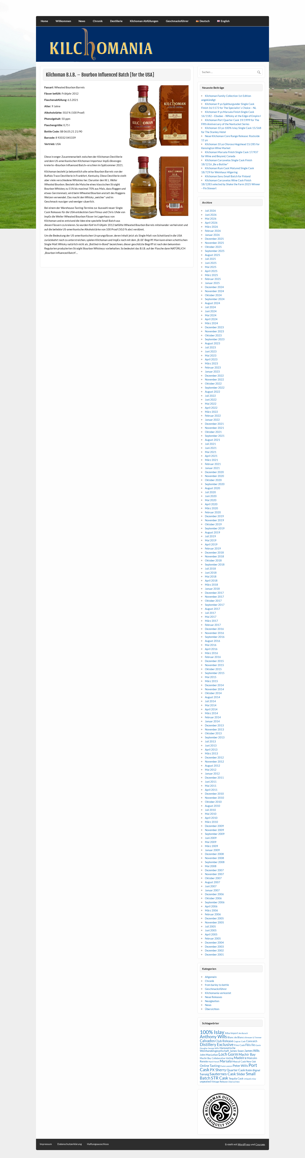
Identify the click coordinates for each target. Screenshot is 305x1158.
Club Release (224, 1041)
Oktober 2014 (213, 693)
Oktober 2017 (213, 600)
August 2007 (212, 882)
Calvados (207, 1040)
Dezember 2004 (214, 942)
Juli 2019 (210, 536)
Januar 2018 (212, 588)
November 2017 (214, 596)
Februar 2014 (213, 717)
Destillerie (116, 21)
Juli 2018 (210, 568)
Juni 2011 (211, 781)
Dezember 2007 (214, 870)
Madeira (240, 1058)
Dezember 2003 (214, 946)
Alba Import (231, 1033)
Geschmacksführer (177, 21)
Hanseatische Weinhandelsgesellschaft (217, 1049)
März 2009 (211, 846)
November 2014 (214, 689)
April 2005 (211, 934)
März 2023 (211, 363)
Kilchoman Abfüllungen (144, 21)
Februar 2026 (213, 230)
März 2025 (211, 275)
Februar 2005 (213, 938)
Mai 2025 (210, 266)
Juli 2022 (210, 395)
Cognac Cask (240, 1041)
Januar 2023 (212, 371)
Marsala (226, 1061)
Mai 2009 (210, 841)
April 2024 (211, 319)
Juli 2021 (210, 443)
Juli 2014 (210, 701)
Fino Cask (239, 1045)
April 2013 (211, 749)
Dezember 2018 (214, 552)
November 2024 (214, 291)
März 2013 (211, 753)
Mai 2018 (210, 576)
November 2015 (214, 665)
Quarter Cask (236, 1070)
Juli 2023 (210, 347)
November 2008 (214, 858)
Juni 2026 (211, 214)
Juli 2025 (210, 258)
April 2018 (211, 580)
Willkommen (63, 21)
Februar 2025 (213, 278)
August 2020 (212, 488)
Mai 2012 (210, 769)
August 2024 (212, 303)
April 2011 (211, 789)
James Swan (237, 1050)
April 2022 (211, 407)
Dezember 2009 (214, 825)
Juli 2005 (210, 926)
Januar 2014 (212, 721)
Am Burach (243, 1033)
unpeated (205, 1081)
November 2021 (214, 427)
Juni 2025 (211, 262)
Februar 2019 (213, 548)
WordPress (244, 1144)
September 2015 (215, 673)
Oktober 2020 (213, 480)
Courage (260, 1144)
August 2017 (212, 608)
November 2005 (214, 922)
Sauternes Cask (223, 1073)
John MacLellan (209, 1054)
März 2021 (211, 459)
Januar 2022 (212, 419)
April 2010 (211, 817)
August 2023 (212, 343)
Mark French (213, 1061)
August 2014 (212, 697)
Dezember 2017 (214, 592)
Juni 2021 (211, 447)
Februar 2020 (213, 512)
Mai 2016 (210, 644)
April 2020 (211, 504)
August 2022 (212, 391)
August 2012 (212, 765)
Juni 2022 (211, 399)
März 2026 (211, 226)
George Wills (213, 1048)
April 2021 (211, 455)
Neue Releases (213, 997)
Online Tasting (210, 1066)
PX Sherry (218, 1070)
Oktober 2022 (213, 383)
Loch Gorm (228, 1054)
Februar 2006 (213, 914)
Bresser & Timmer (253, 1037)
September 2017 (215, 604)
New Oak (251, 1061)
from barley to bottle (217, 984)
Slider (241, 1074)
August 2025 (212, 254)
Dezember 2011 (214, 777)
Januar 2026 (212, 234)
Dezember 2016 (214, 628)
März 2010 (211, 821)
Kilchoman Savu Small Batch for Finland (227, 176)
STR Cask (219, 1077)
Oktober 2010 (213, 801)
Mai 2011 (210, 785)
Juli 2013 (210, 741)
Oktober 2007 (213, 878)
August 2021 (212, 439)
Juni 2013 (211, 745)
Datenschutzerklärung (69, 1144)
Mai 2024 (210, 315)
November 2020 (214, 475)
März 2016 (211, 653)
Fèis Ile (250, 1045)
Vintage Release (219, 1081)
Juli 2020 (210, 492)
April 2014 (211, 709)
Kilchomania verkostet (218, 992)
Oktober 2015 (213, 669)
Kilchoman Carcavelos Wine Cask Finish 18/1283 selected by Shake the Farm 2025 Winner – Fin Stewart (230, 184)
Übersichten (212, 1009)
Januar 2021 (212, 468)
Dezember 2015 (214, 661)
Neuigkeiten (212, 1001)
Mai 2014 (210, 705)
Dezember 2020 (214, 472)
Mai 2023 (210, 355)
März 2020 (211, 508)
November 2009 (214, 830)
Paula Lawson (226, 1066)
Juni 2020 (211, 496)
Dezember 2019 (214, 516)
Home (44, 21)
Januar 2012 (212, 773)
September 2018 (215, 564)
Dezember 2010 (214, 793)
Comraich (251, 1041)
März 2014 (211, 713)
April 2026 (211, 222)
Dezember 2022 (214, 375)
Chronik (98, 21)
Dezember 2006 (214, 894)
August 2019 (212, 532)
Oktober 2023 (213, 335)
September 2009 (215, 833)
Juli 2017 (210, 612)
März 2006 (211, 910)
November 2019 (214, 520)
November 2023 (214, 331)
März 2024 (211, 323)
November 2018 (214, 556)
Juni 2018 (211, 572)
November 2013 (214, 729)
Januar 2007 (212, 890)
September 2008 (215, 862)
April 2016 (211, 649)
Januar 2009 (212, 850)
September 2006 (215, 902)
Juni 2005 (211, 930)
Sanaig (204, 1074)
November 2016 (214, 632)
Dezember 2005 (214, 918)
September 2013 (215, 737)
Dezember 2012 (214, 757)
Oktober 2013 (213, 733)
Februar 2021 (213, 463)
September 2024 (215, 299)
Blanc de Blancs (236, 1037)
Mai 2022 (210, 403)
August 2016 (212, 640)
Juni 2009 (211, 837)
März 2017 (211, 620)
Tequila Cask (236, 1078)
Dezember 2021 (214, 423)
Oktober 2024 (213, 295)
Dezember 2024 (214, 287)
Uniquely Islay (250, 1079)
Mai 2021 (210, 451)
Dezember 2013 (214, 725)
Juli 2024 (210, 307)
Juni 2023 (211, 351)
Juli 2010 (210, 809)
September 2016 (215, 636)
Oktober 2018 (213, 560)
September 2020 (215, 484)
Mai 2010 (210, 813)
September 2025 (215, 250)
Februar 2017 (213, 624)
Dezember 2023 (214, 327)
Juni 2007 (211, 886)
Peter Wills (240, 1066)
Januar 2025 (212, 283)
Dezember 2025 (214, 238)
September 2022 (215, 387)
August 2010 (212, 805)
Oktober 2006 (213, 898)
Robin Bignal (253, 1070)
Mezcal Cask (239, 1061)
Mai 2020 (210, 500)
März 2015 (211, 681)
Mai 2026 (210, 218)
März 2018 (211, 584)
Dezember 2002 (214, 950)
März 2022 (211, 411)
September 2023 (215, 339)
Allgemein (211, 976)
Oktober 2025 (213, 246)
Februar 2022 (213, 415)
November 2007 (214, 874)
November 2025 (214, 242)
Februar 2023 (213, 367)
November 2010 (214, 797)
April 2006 (211, 906)
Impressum (46, 1144)
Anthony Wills (213, 1036)
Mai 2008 (210, 866)
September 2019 (215, 528)
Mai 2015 (210, 677)
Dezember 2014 (214, 685)
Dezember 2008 (214, 853)
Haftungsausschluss (98, 1144)
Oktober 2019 (213, 524)
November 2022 (214, 379)
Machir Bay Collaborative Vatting (216, 1058)
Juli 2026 (210, 210)
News (82, 21)
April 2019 (211, 544)
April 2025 (211, 271)
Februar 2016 (213, 656)
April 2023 (211, 359)
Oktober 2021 (213, 431)
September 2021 (215, 435)
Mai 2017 (210, 616)
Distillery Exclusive (217, 1044)
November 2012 (214, 761)
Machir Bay (247, 1054)
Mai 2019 (210, 540)
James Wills (251, 1051)
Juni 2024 (211, 311)
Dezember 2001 (214, 954)
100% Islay (212, 1032)
